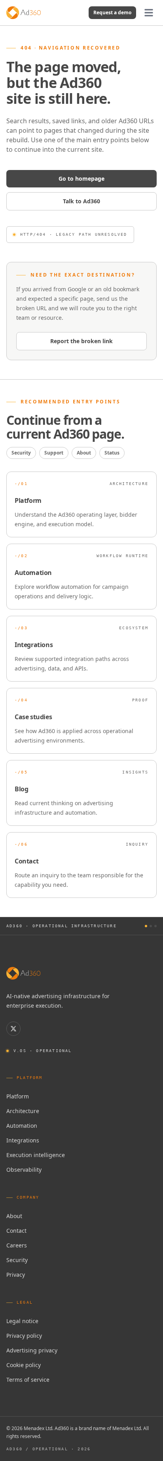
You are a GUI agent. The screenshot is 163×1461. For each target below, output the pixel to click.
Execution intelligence (35, 1155)
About (84, 452)
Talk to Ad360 (81, 201)
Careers (16, 1245)
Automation (21, 1125)
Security (21, 452)
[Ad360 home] (23, 973)
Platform (17, 1096)
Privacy (15, 1274)
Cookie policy (23, 1365)
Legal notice (22, 1321)
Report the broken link (81, 341)
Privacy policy (24, 1335)
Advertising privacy (31, 1350)
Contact (16, 1230)
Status (111, 452)
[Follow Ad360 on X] (13, 1029)
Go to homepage (81, 178)
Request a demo (112, 12)
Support (53, 452)
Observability (24, 1169)
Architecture (22, 1111)
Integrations (22, 1140)
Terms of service (27, 1379)
